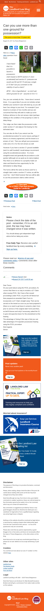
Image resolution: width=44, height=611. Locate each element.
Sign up (26, 352)
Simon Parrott (18, 277)
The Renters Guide (8, 566)
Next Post (37, 201)
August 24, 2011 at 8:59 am (23, 279)
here (9, 553)
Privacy (23, 605)
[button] (40, 1)
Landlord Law (34, 2)
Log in (18, 605)
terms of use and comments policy (18, 259)
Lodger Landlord (8, 568)
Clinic (13, 206)
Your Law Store (7, 570)
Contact (28, 605)
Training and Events (23, 2)
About (6, 2)
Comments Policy (22, 607)
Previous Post (10, 201)
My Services (12, 2)
